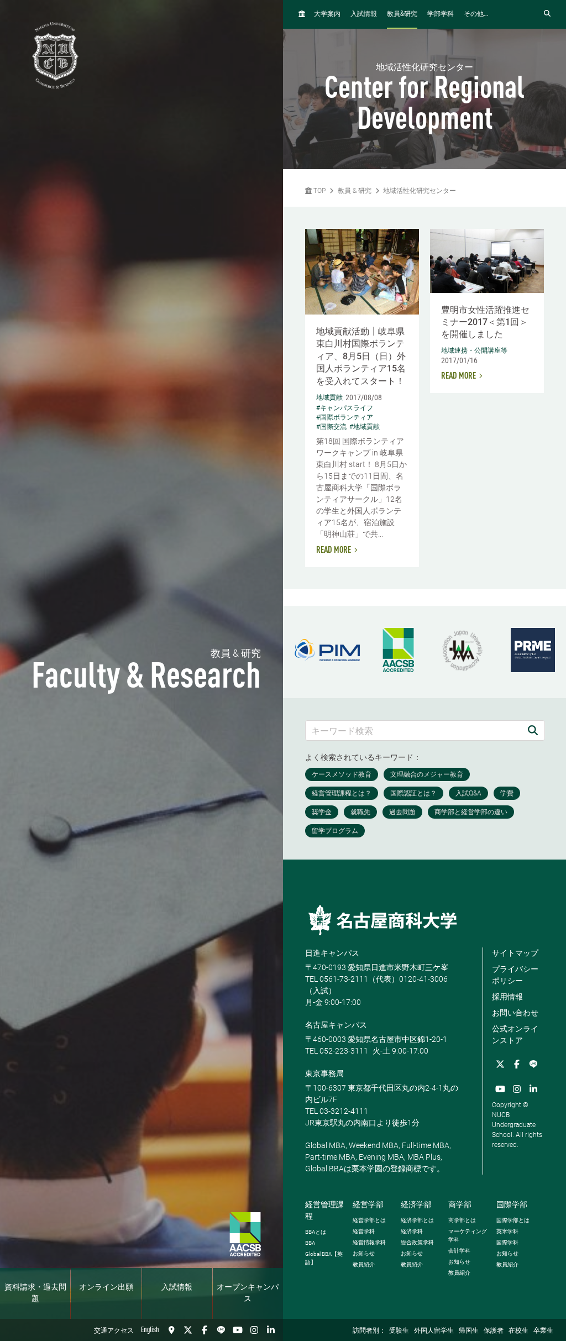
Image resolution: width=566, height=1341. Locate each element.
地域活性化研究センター (419, 191)
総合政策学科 (417, 1242)
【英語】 (324, 1258)
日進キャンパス (332, 953)
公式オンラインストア (515, 1034)
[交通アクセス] (171, 1330)
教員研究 (402, 14)
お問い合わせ (515, 1012)
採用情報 (507, 996)
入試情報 (176, 1287)
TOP (319, 191)
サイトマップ (515, 953)
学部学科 (440, 14)
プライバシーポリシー (515, 975)
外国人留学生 (434, 1331)
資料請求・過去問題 (35, 1293)
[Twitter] (188, 1330)
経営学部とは (369, 1220)
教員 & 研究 (354, 191)
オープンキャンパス (248, 1293)
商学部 (459, 1204)
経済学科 (412, 1231)
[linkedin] (271, 1330)
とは (315, 1232)
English (150, 1330)
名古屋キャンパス (336, 1024)
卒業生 (543, 1331)
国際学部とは (513, 1220)
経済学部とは (417, 1220)
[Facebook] (204, 1330)
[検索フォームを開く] (547, 14)
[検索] (532, 730)
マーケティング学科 (467, 1235)
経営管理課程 (324, 1210)
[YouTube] (237, 1330)
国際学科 (507, 1242)
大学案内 (327, 14)
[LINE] (221, 1330)
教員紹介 (364, 1264)
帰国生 (469, 1331)
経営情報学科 (369, 1242)
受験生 (399, 1331)
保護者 (494, 1331)
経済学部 (416, 1204)
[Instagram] (254, 1330)
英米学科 (507, 1231)
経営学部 (368, 1204)
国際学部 (511, 1204)
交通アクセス (114, 1331)
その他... (476, 14)
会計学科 (459, 1251)
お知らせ (364, 1253)
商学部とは (462, 1220)
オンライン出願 (106, 1287)
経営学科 (364, 1231)
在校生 (518, 1331)
